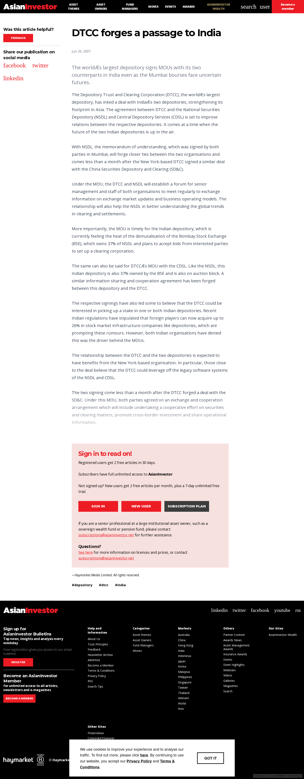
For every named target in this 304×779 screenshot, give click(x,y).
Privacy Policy (97, 676)
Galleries (229, 681)
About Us (94, 639)
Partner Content (234, 635)
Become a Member (101, 665)
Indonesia (184, 656)
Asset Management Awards (236, 647)
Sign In (98, 506)
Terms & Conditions (101, 670)
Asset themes (142, 635)
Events (227, 660)
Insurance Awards (235, 654)
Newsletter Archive (100, 655)
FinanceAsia (96, 733)
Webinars (229, 670)
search (248, 6)
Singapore (184, 682)
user (265, 6)
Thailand (183, 693)
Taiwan (183, 687)
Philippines (185, 677)
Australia (184, 635)
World (182, 703)
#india (120, 585)
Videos (227, 675)
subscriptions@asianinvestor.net (106, 534)
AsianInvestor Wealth (283, 635)
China (182, 640)
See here (85, 552)
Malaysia (184, 672)
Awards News (232, 640)
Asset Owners (142, 640)
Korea (182, 666)
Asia (181, 709)
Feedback (18, 38)
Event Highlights (234, 665)
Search (227, 691)
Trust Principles (98, 644)
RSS (90, 681)
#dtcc (103, 585)
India (181, 651)
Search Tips (95, 686)
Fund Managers (143, 645)
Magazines (230, 686)
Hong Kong (185, 645)
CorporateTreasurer (101, 738)
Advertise (94, 660)
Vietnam (183, 698)
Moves (137, 651)
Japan (182, 661)
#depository (82, 585)
